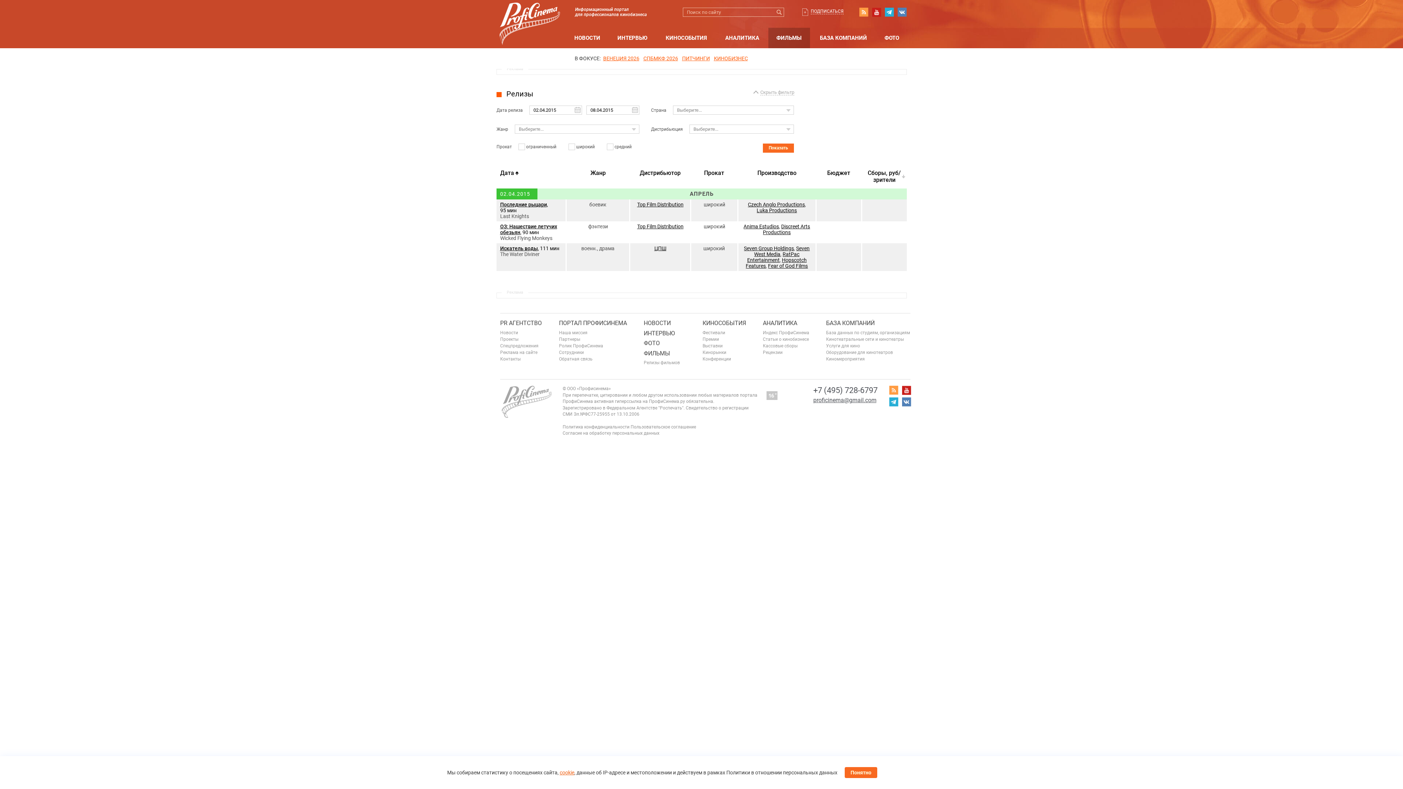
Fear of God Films (788, 266)
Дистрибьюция (667, 129)
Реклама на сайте (518, 352)
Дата (507, 172)
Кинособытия (686, 38)
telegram (889, 12)
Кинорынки (714, 352)
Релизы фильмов (662, 362)
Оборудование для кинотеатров (859, 352)
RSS (864, 12)
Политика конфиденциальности (596, 427)
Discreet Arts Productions (786, 229)
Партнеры (569, 339)
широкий (585, 146)
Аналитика (742, 38)
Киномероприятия (845, 359)
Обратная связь (576, 359)
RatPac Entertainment (773, 257)
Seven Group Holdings (769, 248)
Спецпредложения (519, 345)
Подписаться (827, 11)
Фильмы (789, 38)
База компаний (843, 38)
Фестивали (714, 332)
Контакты (510, 359)
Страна (658, 110)
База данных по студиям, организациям (868, 332)
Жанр (502, 129)
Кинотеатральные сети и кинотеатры (865, 339)
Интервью (632, 38)
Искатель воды (519, 248)
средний (623, 146)
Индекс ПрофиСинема (786, 332)
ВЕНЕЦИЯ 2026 (621, 58)
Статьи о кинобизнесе (786, 339)
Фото (892, 38)
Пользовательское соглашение (663, 427)
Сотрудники (571, 352)
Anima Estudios (761, 226)
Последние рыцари (523, 204)
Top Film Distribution (660, 204)
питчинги (696, 58)
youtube (876, 12)
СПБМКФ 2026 (660, 58)
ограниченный (541, 146)
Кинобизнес (731, 58)
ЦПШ (660, 248)
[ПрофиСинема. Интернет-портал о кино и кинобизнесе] (529, 15)
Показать (778, 147)
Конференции (717, 359)
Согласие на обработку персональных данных (611, 433)
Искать (779, 12)
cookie (567, 772)
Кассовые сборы (780, 345)
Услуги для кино (843, 345)
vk (902, 12)
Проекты (509, 339)
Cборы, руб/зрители (884, 176)
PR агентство (521, 323)
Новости (587, 38)
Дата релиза (510, 110)
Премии (711, 339)
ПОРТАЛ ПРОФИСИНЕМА (593, 323)
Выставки (713, 345)
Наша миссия (573, 332)
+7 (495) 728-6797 (845, 390)
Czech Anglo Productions (776, 204)
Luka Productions (777, 210)
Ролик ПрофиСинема (581, 345)
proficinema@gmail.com (845, 400)
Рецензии (773, 352)
